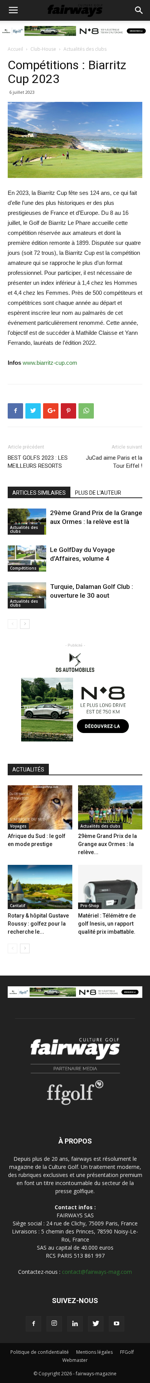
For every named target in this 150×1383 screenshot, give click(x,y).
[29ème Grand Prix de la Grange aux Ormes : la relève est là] (27, 522)
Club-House (43, 49)
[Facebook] (33, 1323)
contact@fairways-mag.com (97, 1271)
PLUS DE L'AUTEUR (98, 493)
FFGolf (127, 1352)
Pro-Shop (89, 905)
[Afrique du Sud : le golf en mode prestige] (40, 807)
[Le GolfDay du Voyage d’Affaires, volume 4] (27, 558)
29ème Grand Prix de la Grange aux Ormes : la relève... (107, 844)
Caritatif (17, 905)
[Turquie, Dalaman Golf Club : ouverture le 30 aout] (27, 595)
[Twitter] (95, 1323)
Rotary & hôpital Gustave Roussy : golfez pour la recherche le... (38, 924)
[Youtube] (116, 1323)
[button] (139, 10)
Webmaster (75, 1360)
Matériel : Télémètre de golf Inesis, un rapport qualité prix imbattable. (107, 924)
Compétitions (23, 568)
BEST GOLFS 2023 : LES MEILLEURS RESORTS (38, 461)
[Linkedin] (75, 1323)
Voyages (18, 826)
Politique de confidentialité (39, 1352)
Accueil (15, 49)
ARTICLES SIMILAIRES (39, 493)
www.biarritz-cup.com (50, 362)
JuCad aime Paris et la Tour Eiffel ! (114, 461)
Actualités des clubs (85, 49)
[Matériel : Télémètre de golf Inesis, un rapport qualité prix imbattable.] (110, 887)
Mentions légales (94, 1352)
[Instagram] (54, 1323)
